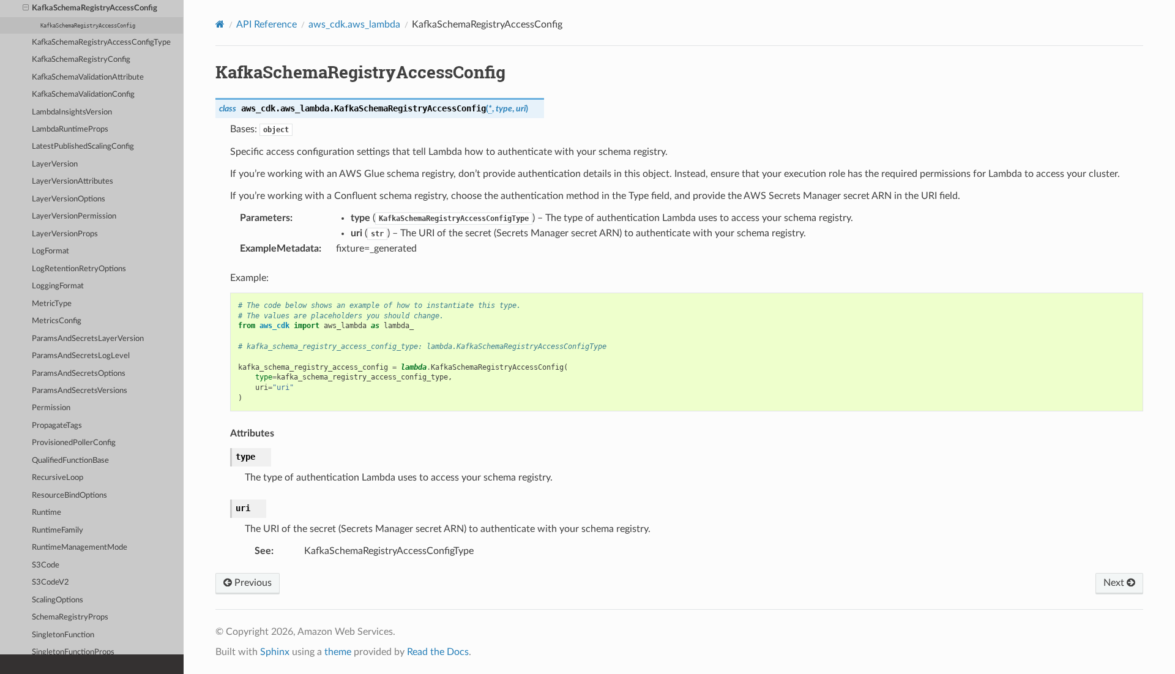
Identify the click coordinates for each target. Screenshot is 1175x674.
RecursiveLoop (57, 478)
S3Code (45, 565)
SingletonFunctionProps (73, 652)
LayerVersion (55, 164)
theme (337, 652)
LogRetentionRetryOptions (79, 269)
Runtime (46, 513)
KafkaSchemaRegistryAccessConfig (94, 8)
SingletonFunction (63, 635)
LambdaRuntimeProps (70, 129)
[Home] (220, 24)
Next (1115, 583)
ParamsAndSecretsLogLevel (81, 356)
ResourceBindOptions (69, 496)
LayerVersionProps (65, 234)
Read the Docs (438, 652)
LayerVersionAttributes (72, 181)
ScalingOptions (57, 600)
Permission (51, 408)
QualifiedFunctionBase (70, 461)
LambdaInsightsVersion (72, 112)
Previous (252, 583)
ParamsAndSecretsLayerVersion (88, 339)
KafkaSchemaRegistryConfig (81, 60)
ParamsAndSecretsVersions (79, 391)
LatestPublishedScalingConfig (83, 147)
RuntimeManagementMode (79, 548)
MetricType (52, 304)
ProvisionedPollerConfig (74, 443)
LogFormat (50, 251)
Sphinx (274, 652)
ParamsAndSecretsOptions (78, 374)
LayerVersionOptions (68, 199)
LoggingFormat (58, 286)
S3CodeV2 (50, 582)
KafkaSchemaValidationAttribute (88, 77)
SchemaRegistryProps (70, 617)
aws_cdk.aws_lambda (354, 24)
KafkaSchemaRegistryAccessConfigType (101, 43)
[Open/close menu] (26, 8)
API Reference (266, 24)
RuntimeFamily (57, 530)
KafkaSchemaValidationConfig (83, 95)
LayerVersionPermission (74, 216)
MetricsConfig (56, 321)
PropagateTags (57, 426)
